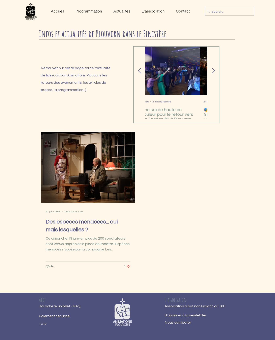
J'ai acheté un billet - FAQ (60, 306)
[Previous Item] (139, 71)
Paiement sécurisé (54, 316)
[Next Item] (213, 71)
